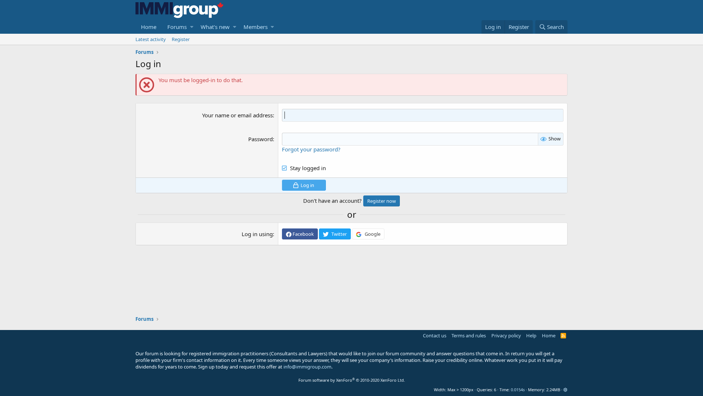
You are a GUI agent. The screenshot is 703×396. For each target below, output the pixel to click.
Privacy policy (506, 335)
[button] (191, 27)
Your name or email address (237, 115)
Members (255, 26)
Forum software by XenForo (351, 380)
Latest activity (150, 39)
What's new (215, 26)
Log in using (257, 234)
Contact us (434, 335)
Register (181, 39)
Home (148, 26)
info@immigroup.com (307, 366)
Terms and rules (468, 335)
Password (260, 139)
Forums (177, 26)
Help (531, 335)
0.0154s (518, 389)
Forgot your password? (311, 149)
